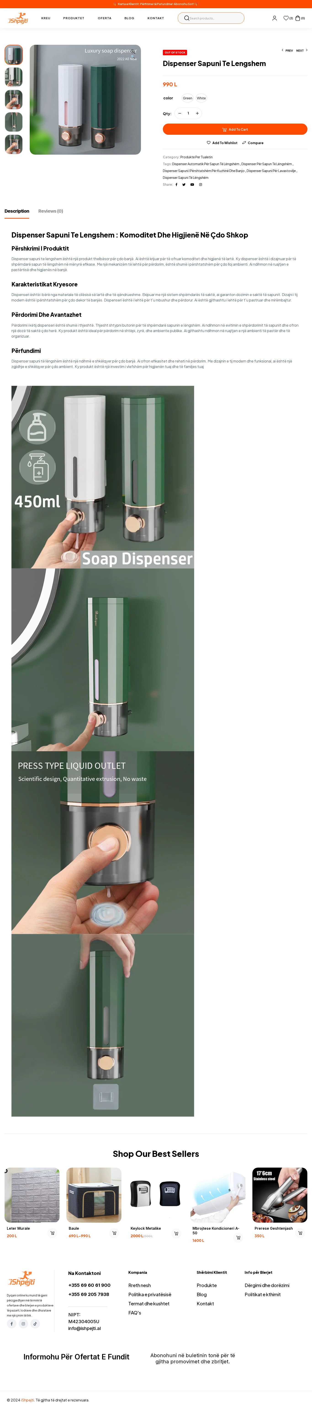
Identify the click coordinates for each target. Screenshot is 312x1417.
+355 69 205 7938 (88, 1294)
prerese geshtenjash (274, 1228)
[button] (133, 54)
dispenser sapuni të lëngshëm (186, 177)
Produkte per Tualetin (196, 157)
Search (186, 18)
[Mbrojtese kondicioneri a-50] (217, 1195)
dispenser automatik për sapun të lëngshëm (205, 164)
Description (17, 211)
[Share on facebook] (176, 184)
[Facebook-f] (11, 1324)
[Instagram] (23, 1324)
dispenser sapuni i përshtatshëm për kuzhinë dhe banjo (204, 171)
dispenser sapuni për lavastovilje (271, 171)
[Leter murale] (32, 1195)
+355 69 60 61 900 (89, 1285)
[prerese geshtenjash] (279, 1195)
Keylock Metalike (146, 1228)
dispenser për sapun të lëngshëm (266, 164)
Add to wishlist (225, 142)
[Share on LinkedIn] (200, 184)
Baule (74, 1228)
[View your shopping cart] (298, 18)
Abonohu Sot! (184, 4)
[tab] (19, 213)
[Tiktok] (35, 1324)
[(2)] (286, 18)
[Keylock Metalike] (155, 1195)
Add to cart (238, 129)
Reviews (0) (50, 211)
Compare (256, 142)
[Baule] (94, 1195)
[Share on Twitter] (183, 184)
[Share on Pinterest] (192, 184)
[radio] (188, 98)
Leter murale (18, 1228)
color (168, 98)
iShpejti (27, 1400)
